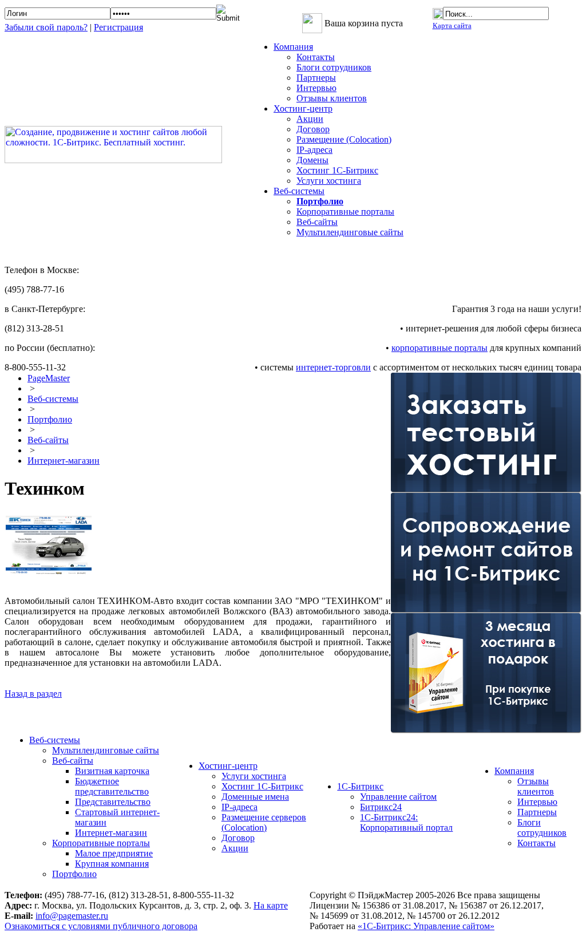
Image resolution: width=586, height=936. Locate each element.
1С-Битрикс (360, 786)
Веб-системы (52, 399)
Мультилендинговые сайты (349, 232)
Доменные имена (255, 796)
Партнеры (316, 77)
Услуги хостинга (328, 180)
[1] (54, 571)
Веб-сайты (317, 222)
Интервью (316, 88)
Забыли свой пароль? (46, 27)
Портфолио (49, 419)
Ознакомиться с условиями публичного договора (101, 926)
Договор (313, 129)
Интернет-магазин (63, 460)
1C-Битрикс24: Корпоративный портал (406, 822)
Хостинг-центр (228, 766)
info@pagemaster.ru (71, 916)
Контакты (315, 57)
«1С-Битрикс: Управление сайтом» (426, 926)
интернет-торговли (333, 367)
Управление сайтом (398, 796)
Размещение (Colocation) (343, 139)
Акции (309, 119)
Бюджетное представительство (112, 786)
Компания (514, 771)
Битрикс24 (381, 807)
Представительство (113, 802)
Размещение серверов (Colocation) (263, 822)
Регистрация (118, 27)
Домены (312, 160)
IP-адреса (314, 150)
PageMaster (48, 378)
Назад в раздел (33, 693)
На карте (271, 905)
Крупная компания (112, 863)
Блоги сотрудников (333, 67)
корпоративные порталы (439, 348)
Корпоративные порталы (345, 211)
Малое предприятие (114, 853)
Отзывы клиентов (331, 98)
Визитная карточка (112, 771)
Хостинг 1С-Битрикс (337, 170)
